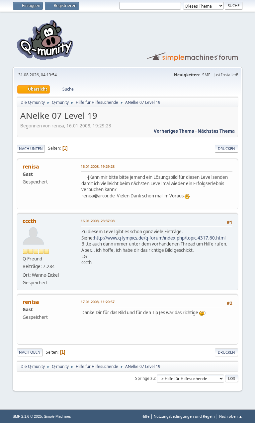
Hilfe (145, 416)
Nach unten (31, 148)
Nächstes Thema (216, 131)
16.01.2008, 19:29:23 (98, 166)
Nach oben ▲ (230, 416)
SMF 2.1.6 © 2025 (27, 416)
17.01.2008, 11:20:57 (98, 301)
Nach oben (30, 352)
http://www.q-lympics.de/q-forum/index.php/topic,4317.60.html (159, 238)
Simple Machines (57, 416)
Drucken (226, 148)
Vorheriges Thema (174, 131)
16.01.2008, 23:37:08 (98, 220)
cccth (30, 221)
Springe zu (145, 378)
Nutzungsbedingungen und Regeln (184, 416)
